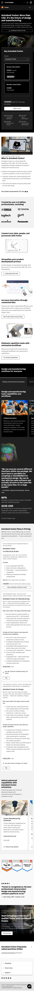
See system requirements (9, 191)
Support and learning (8, 953)
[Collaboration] (7, 153)
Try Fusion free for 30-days (11, 551)
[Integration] (12, 153)
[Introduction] (5, 153)
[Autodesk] (9, 2)
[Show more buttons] (31, 153)
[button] (17, 59)
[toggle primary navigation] (3, 2)
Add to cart (17, 109)
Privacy (3, 984)
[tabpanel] (17, 455)
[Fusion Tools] (20, 153)
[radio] (17, 72)
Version (6, 56)
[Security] (16, 153)
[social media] (6, 978)
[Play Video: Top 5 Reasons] (17, 144)
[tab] (13, 381)
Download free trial (9, 836)
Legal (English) (9, 986)
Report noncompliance (22, 984)
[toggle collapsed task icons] (24, 2)
